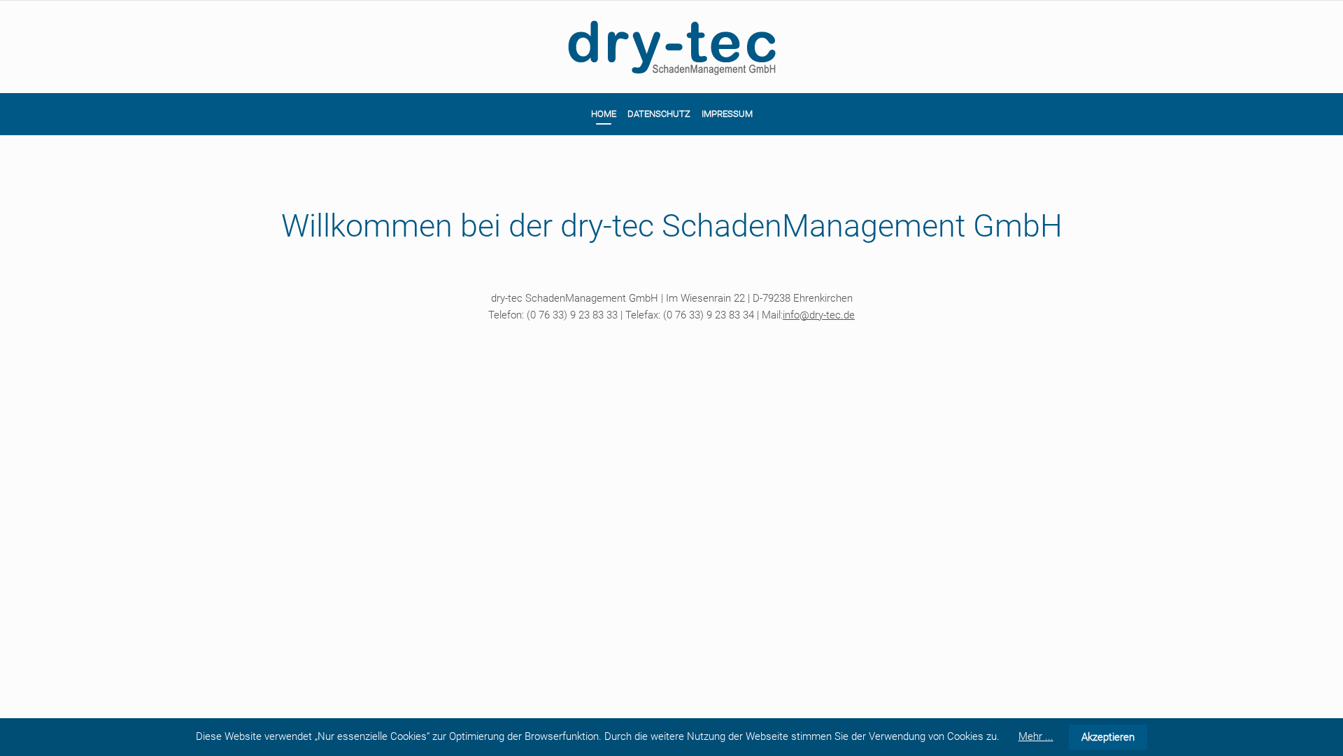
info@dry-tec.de (819, 315)
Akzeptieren (1108, 737)
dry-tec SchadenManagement (671, 47)
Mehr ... (1035, 736)
